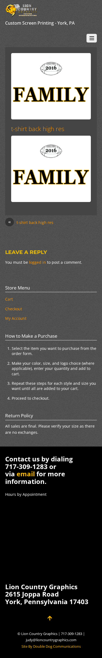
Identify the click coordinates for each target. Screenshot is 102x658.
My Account (15, 318)
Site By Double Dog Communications (51, 646)
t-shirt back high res (37, 129)
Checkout (13, 308)
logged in (37, 262)
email (26, 473)
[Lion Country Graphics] (21, 14)
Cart (9, 299)
